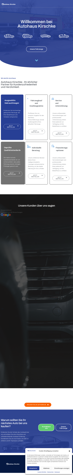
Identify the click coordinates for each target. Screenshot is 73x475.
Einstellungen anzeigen (61, 468)
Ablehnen (46, 468)
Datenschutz (50, 472)
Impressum (57, 472)
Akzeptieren (33, 468)
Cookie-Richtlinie (42, 472)
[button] (69, 451)
